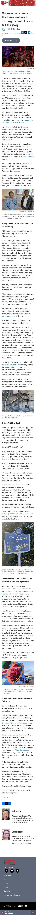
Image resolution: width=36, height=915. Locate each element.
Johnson (28, 120)
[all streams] (33, 912)
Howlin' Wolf (19, 123)
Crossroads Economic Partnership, (14, 723)
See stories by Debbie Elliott (21, 843)
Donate (30, 3)
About (5, 879)
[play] (3, 913)
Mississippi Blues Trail (12, 365)
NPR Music (7, 797)
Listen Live (7, 891)
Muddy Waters (7, 123)
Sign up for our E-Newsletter (12, 895)
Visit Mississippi (21, 750)
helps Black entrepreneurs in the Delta (19, 621)
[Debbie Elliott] (6, 834)
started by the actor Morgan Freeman (15, 243)
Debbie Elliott (17, 832)
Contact (6, 883)
